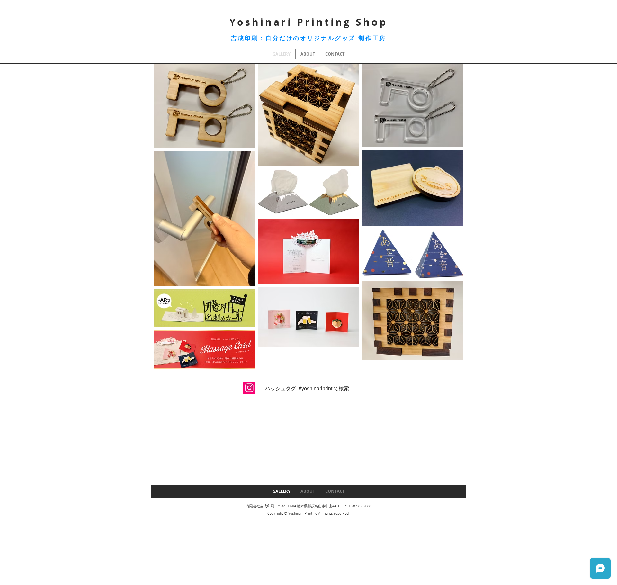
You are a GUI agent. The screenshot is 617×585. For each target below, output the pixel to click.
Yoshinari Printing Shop (308, 22)
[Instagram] (249, 388)
